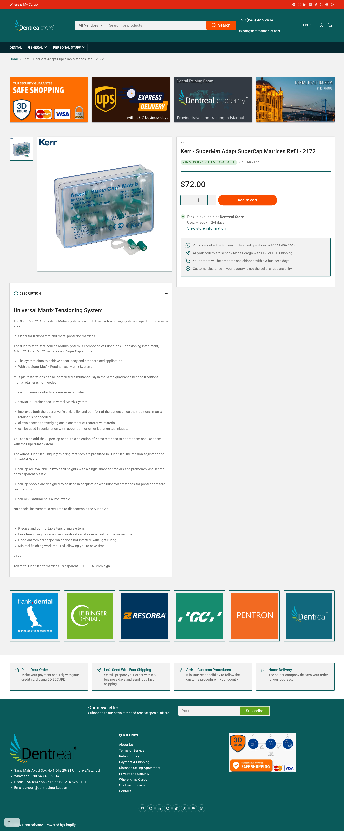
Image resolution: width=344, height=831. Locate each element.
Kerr (184, 143)
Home (14, 59)
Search (224, 25)
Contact (125, 791)
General (35, 47)
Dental (16, 47)
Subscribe (254, 711)
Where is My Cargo (24, 4)
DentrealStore (32, 825)
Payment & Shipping (134, 762)
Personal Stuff (67, 47)
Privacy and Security (134, 774)
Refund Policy (129, 756)
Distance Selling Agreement (139, 768)
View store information (206, 228)
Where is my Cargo (133, 779)
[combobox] (171, 25)
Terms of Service (131, 750)
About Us (126, 745)
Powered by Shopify (61, 825)
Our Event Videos (132, 785)
